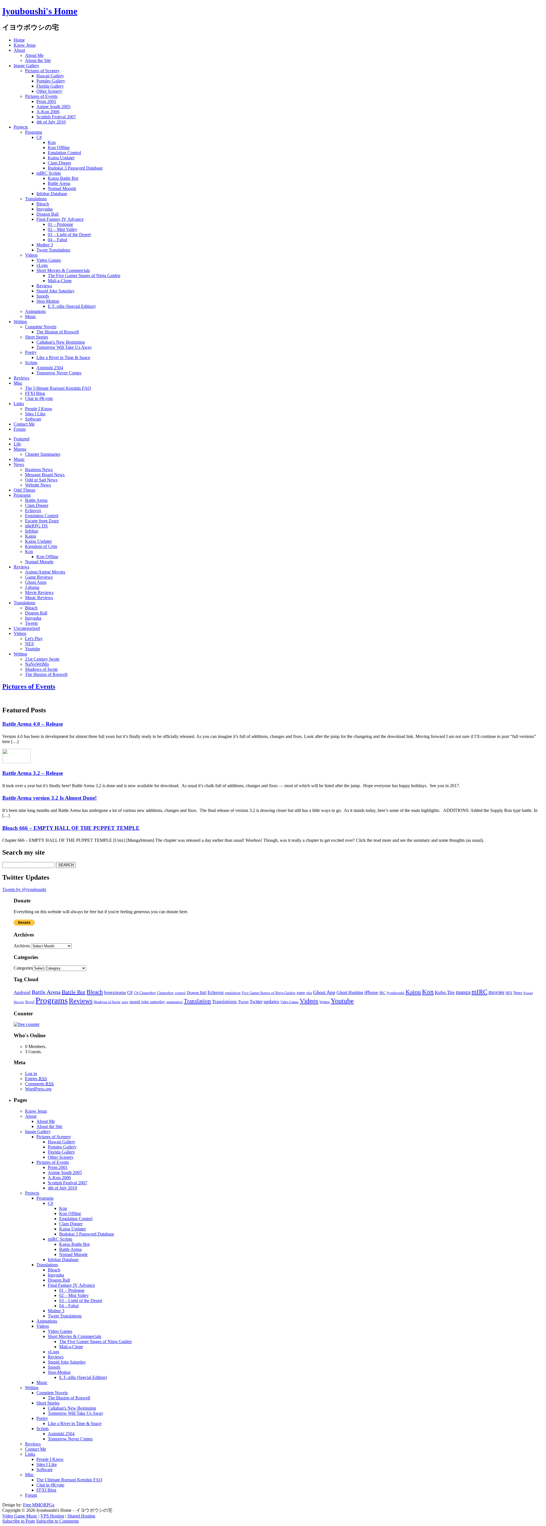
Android (22, 992)
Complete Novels (40, 326)
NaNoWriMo (37, 664)
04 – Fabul (57, 239)
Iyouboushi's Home (39, 11)
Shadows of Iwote (41, 669)
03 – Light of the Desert (69, 234)
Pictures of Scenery (42, 70)
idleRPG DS (36, 525)
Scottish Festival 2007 (56, 116)
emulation (233, 993)
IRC (382, 993)
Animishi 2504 (49, 367)
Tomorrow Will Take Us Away (64, 347)
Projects (21, 127)
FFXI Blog (35, 393)
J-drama (32, 587)
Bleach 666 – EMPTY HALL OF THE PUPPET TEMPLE (71, 828)
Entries (36, 1078)
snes (125, 1002)
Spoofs (42, 296)
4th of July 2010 (51, 121)
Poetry (31, 352)
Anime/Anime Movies (45, 572)
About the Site (38, 60)
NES (29, 643)
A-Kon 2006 (47, 111)
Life (17, 444)
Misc (18, 383)
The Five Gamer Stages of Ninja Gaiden (84, 275)
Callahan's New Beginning (60, 342)
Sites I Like (35, 413)
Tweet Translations (53, 250)
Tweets (31, 623)
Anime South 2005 (53, 106)
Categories (23, 968)
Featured (21, 438)
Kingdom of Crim (41, 546)
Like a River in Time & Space (63, 357)
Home (19, 40)
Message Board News (45, 474)
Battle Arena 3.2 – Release (32, 773)
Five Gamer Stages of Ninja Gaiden (268, 993)
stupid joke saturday (147, 1001)
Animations (35, 311)
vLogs (42, 265)
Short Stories (36, 337)
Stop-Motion (47, 301)
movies (496, 992)
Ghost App (324, 992)
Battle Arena (59, 183)
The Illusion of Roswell (57, 331)
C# (39, 137)
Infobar (31, 531)
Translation (197, 1001)
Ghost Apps (35, 582)
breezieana (115, 992)
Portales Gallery (50, 81)
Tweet (243, 1001)
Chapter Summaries (42, 454)
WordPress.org (38, 1088)
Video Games (48, 260)
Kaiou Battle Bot (63, 178)
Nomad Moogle (62, 188)
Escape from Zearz (42, 520)
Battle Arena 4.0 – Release (32, 724)
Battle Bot (73, 992)
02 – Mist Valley (62, 229)
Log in (31, 1073)
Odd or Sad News (41, 479)
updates (271, 1001)
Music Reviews (39, 597)
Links (19, 403)
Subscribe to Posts (18, 1521)
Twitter (256, 1001)
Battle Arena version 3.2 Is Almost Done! (49, 798)
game (301, 992)
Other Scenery (49, 91)
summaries (174, 1002)
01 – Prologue (60, 224)
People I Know (38, 408)
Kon (52, 142)
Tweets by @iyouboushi (24, 889)
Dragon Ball (47, 214)
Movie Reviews (39, 592)
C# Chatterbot (145, 993)
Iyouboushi (395, 993)
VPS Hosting (52, 1515)
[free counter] (27, 1024)
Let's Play (34, 638)
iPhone (371, 992)
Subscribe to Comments (57, 1521)
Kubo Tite (445, 992)
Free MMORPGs (38, 1504)
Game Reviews (39, 577)
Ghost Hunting (349, 992)
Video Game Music (19, 1515)
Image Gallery (26, 65)
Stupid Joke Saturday (55, 290)
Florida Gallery (50, 86)
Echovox (33, 510)
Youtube (32, 648)
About (19, 50)
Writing (20, 321)
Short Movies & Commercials (63, 270)
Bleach (42, 203)
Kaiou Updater (61, 157)
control (180, 993)
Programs (33, 132)
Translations (36, 198)
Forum (20, 429)
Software (33, 418)
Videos (31, 255)
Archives (22, 945)
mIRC (479, 991)
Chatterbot (165, 993)
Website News (38, 484)
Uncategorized (27, 628)
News (19, 464)
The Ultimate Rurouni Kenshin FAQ (58, 388)
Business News (39, 469)
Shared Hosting (81, 1515)
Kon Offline (59, 147)
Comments (39, 1083)
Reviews (44, 285)
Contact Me (24, 424)
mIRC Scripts (48, 173)
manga (463, 992)
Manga (20, 449)
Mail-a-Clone (60, 280)
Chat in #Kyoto (39, 398)
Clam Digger (59, 162)
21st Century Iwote (42, 659)
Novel (29, 1002)
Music (30, 316)
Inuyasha (44, 209)
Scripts (31, 362)
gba (309, 993)
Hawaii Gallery (50, 75)
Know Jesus (25, 45)
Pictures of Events (41, 96)
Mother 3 (44, 244)
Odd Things (24, 490)
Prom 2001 (46, 101)
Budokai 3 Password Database (75, 168)
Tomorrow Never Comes (58, 372)
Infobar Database (51, 193)
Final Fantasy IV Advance (60, 219)
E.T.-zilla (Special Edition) (72, 306)
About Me (34, 55)
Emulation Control (64, 152)
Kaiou (30, 536)
